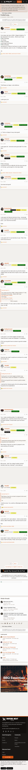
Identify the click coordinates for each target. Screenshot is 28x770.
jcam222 (5, 609)
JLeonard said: (4, 290)
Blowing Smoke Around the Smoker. (10, 660)
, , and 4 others (12, 172)
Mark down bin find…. (9, 601)
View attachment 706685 (6, 295)
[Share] (25, 32)
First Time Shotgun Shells (9, 652)
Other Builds (5, 644)
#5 (26, 143)
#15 (26, 414)
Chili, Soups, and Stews (13, 609)
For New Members (11, 618)
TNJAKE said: (4, 438)
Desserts (5, 650)
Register (4, 754)
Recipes (16, 737)
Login (3, 752)
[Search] (26, 1)
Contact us (4, 742)
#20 (26, 535)
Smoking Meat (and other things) (20, 743)
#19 (26, 516)
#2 (26, 82)
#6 (26, 161)
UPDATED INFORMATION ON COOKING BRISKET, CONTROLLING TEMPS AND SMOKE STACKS (15, 615)
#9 (26, 235)
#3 (26, 96)
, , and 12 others (12, 53)
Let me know (21, 8)
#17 (26, 460)
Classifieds (17, 746)
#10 (26, 268)
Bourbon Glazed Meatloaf (9, 637)
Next (15, 24)
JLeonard (4, 17)
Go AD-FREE (7, 757)
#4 (26, 129)
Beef (9, 603)
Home (3, 737)
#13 (26, 354)
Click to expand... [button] (14, 301)
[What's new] (23, 1)
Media (16, 740)
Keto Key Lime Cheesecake (9, 647)
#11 (26, 286)
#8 (26, 214)
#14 (26, 370)
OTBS (4, 657)
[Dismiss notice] (26, 5)
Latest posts (4, 634)
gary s (5, 618)
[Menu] (1, 1)
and (7, 388)
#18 (26, 490)
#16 (26, 434)
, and (9, 345)
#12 (26, 333)
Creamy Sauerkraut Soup (9, 607)
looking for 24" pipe (7, 642)
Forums (3, 740)
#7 (26, 181)
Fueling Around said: (5, 373)
